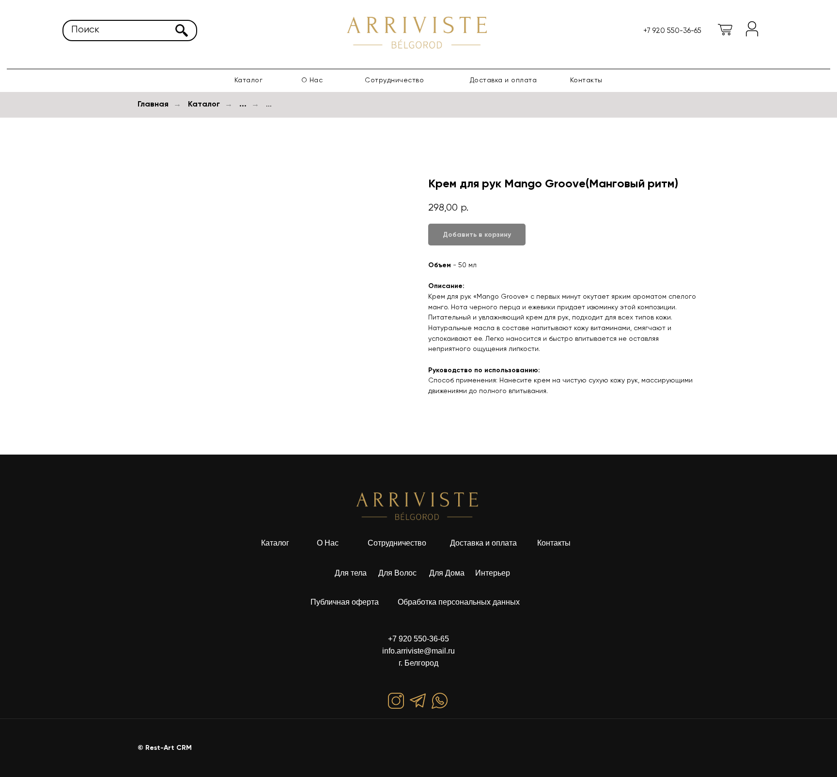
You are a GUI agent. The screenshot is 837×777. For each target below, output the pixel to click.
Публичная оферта (344, 602)
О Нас (328, 543)
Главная (153, 103)
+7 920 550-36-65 (418, 639)
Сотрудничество (394, 80)
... (243, 103)
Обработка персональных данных (459, 602)
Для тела (351, 573)
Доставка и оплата (503, 80)
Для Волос (397, 573)
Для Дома (447, 573)
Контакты (586, 80)
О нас (312, 80)
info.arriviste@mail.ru (418, 651)
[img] (418, 32)
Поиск (85, 29)
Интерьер (492, 573)
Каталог (248, 80)
